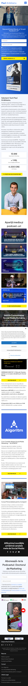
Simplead (20, 649)
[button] (26, 329)
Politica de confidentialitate (15, 355)
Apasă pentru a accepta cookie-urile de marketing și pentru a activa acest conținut (14, 236)
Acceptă (14, 342)
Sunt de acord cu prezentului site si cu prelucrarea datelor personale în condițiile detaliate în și (13, 51)
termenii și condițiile (16, 48)
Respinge (14, 346)
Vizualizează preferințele (14, 350)
